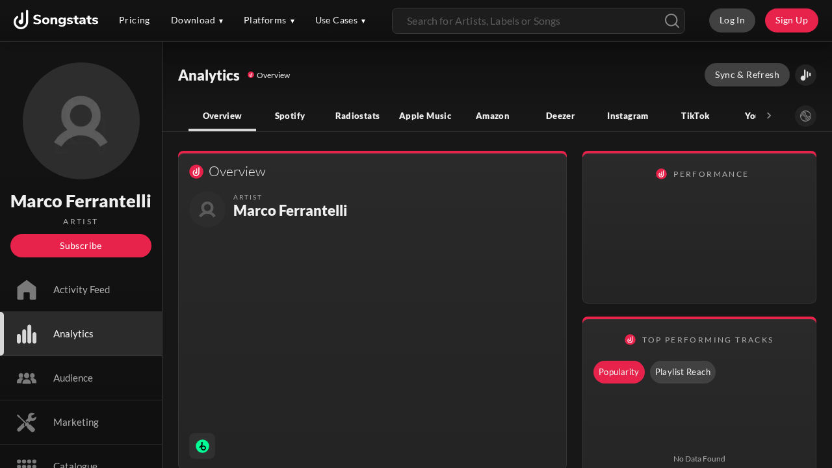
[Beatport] (202, 446)
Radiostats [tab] (357, 115)
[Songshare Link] (805, 75)
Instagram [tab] (627, 115)
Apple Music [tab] (425, 115)
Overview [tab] (222, 115)
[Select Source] (805, 116)
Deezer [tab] (560, 115)
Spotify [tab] (290, 115)
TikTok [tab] (695, 115)
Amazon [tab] (493, 115)
